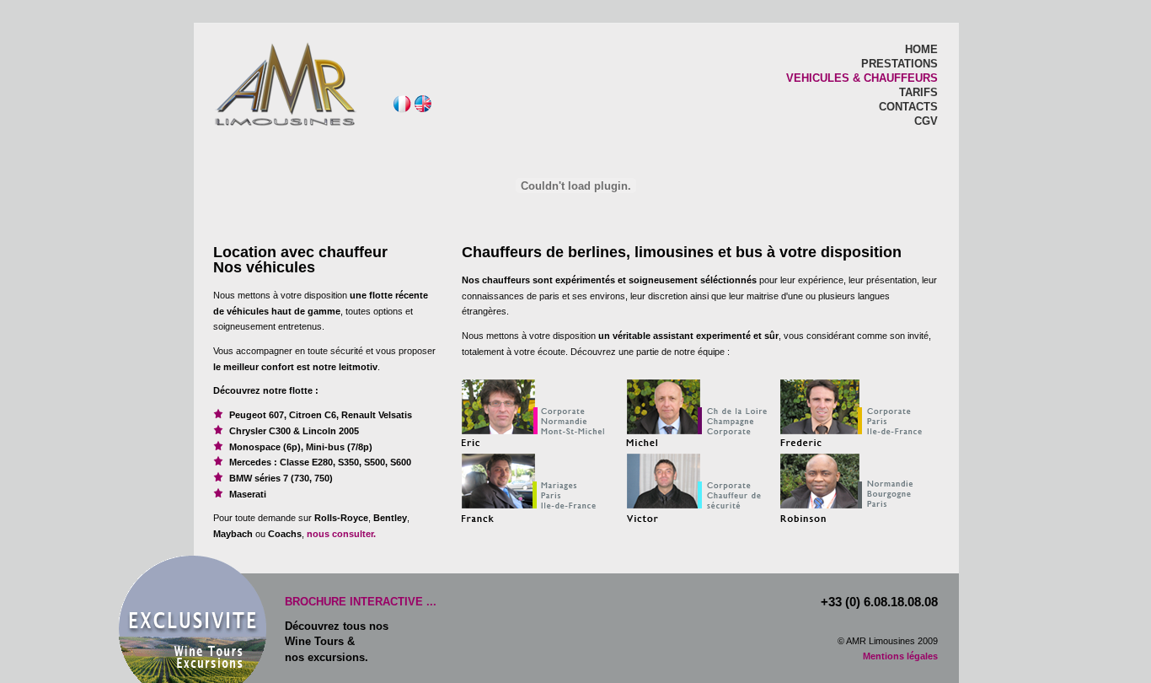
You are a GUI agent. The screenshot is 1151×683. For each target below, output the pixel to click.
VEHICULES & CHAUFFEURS (862, 78)
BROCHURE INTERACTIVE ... (360, 601)
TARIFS (918, 92)
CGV (926, 121)
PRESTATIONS (899, 63)
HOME (921, 49)
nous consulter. (340, 534)
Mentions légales (900, 656)
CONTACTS (908, 106)
